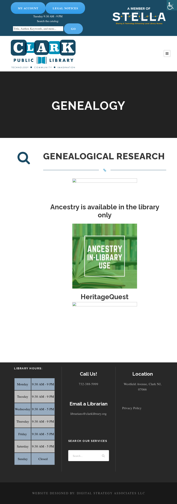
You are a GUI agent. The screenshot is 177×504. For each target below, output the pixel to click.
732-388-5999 (88, 384)
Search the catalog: (48, 21)
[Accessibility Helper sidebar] (172, 5)
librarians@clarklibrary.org (88, 413)
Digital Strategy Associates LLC (111, 493)
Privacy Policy (132, 408)
